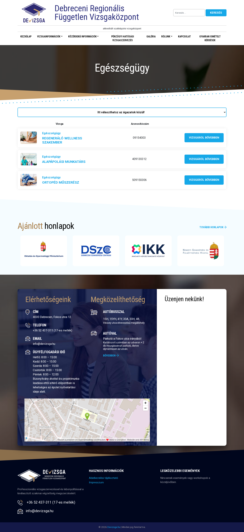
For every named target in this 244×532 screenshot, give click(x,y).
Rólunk (165, 36)
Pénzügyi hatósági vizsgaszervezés (122, 38)
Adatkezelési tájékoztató (103, 478)
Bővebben (109, 355)
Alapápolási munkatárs (63, 162)
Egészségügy (51, 133)
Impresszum (96, 482)
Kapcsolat (184, 36)
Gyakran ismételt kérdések (210, 38)
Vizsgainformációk (48, 36)
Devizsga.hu (113, 527)
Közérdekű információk (82, 36)
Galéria (151, 36)
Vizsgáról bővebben (204, 137)
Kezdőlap (25, 36)
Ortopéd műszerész (60, 182)
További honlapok (212, 227)
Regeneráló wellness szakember (62, 140)
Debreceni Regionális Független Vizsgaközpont (96, 12)
